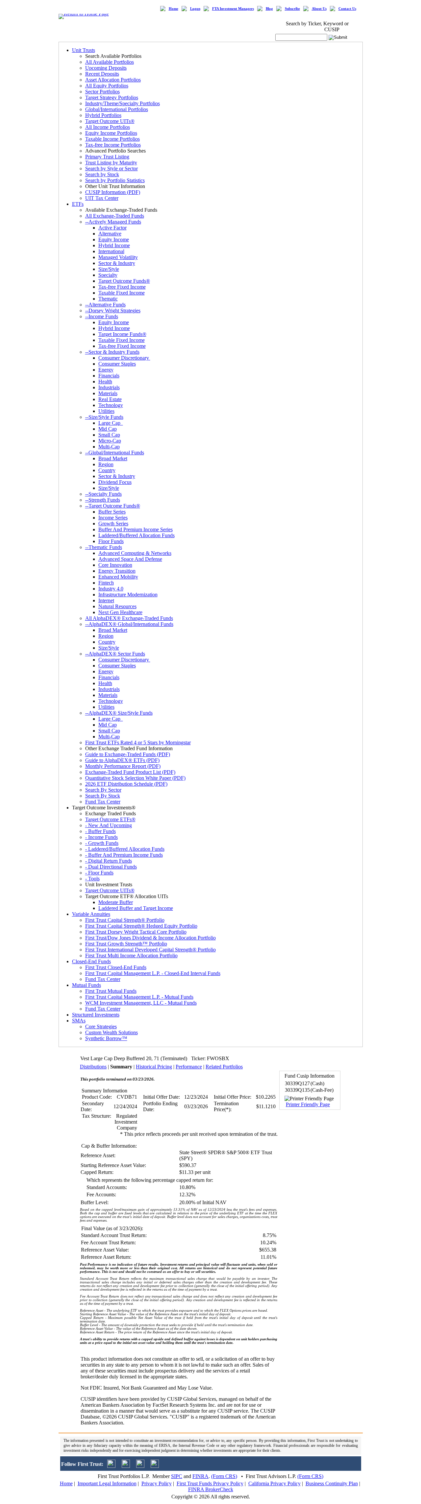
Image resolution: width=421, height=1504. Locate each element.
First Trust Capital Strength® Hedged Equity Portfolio (141, 926)
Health (105, 381)
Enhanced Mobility (118, 577)
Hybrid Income (114, 245)
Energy (105, 369)
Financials (108, 375)
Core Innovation (115, 565)
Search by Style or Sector (111, 168)
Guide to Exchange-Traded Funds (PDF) (127, 754)
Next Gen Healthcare (120, 612)
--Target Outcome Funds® (112, 506)
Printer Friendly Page (308, 1104)
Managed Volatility (118, 257)
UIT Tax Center (101, 198)
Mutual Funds (86, 985)
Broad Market (112, 458)
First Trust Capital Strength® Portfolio (124, 920)
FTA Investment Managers (233, 9)
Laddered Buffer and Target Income (135, 908)
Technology (110, 405)
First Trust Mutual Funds (110, 991)
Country (106, 470)
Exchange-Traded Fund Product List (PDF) (130, 772)
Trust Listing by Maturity (111, 162)
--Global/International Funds (114, 452)
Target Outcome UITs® (110, 121)
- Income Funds (101, 837)
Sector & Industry (116, 263)
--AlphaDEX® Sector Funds (115, 654)
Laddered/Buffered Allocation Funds (136, 535)
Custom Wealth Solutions (111, 1032)
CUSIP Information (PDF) (112, 192)
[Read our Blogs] (155, 1466)
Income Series (113, 517)
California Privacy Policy (274, 1483)
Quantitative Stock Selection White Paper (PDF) (135, 778)
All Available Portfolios (109, 62)
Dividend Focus (115, 482)
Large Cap (110, 423)
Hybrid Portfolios (103, 115)
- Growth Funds (101, 843)
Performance (189, 1066)
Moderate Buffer (115, 902)
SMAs (79, 1020)
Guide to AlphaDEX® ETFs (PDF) (122, 760)
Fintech (106, 582)
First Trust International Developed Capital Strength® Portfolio (150, 949)
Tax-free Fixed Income (122, 287)
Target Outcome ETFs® (110, 819)
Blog (269, 9)
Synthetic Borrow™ (106, 1038)
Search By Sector (103, 790)
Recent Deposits (102, 74)
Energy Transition (117, 571)
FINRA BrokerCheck (210, 1489)
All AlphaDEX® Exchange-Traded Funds (129, 618)
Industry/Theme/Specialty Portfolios (122, 103)
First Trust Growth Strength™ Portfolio (126, 943)
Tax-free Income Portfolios (113, 145)
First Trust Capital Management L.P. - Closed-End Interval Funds (152, 973)
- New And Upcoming (108, 825)
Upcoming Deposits (106, 68)
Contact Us (347, 9)
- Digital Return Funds (108, 861)
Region (105, 464)
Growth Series (113, 523)
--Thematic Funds (103, 547)
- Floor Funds (99, 872)
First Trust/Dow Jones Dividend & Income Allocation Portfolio (150, 938)
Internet (106, 600)
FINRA (200, 1476)
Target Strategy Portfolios (111, 97)
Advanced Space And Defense (130, 559)
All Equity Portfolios (106, 85)
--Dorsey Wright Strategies (112, 310)
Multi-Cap (109, 446)
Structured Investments (95, 1014)
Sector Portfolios (102, 91)
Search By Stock (102, 796)
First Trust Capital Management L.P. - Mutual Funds (139, 997)
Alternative (109, 233)
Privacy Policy (156, 1483)
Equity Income (113, 239)
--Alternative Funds (105, 304)
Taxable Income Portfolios (112, 139)
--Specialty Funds (103, 494)
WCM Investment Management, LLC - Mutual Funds (141, 1003)
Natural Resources (117, 606)
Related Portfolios (224, 1066)
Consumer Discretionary (124, 358)
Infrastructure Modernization (128, 594)
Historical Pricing (154, 1066)
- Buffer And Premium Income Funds (124, 855)
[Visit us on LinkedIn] (126, 1466)
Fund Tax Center (102, 801)
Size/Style (108, 269)
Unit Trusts (83, 50)
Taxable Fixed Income (121, 293)
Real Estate (110, 399)
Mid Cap (107, 429)
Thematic (108, 298)
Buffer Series (112, 511)
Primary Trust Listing (107, 156)
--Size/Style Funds (104, 417)
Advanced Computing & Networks (134, 553)
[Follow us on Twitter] (111, 1466)
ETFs (78, 204)
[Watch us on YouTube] (140, 1466)
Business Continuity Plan (332, 1483)
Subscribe (292, 9)
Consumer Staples (117, 364)
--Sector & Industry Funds (112, 352)
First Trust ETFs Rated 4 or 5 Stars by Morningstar (138, 742)
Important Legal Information (107, 1483)
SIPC (176, 1476)
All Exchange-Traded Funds (114, 216)
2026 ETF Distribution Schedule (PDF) (126, 784)
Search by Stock (102, 174)
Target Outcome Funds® (124, 281)
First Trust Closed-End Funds (115, 967)
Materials (107, 393)
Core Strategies (101, 1026)
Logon (195, 9)
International (111, 251)
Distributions (93, 1066)
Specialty (107, 275)
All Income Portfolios (107, 127)
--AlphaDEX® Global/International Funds (129, 624)
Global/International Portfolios (116, 109)
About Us (319, 9)
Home (173, 9)
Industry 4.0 (110, 588)
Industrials (109, 387)
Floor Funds (111, 541)
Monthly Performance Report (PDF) (123, 766)
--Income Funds (101, 316)
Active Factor (112, 227)
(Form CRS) (224, 1476)
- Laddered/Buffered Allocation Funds (124, 849)
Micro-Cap (109, 440)
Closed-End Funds (91, 961)
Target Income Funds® (122, 334)
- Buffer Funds (100, 831)
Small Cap (109, 435)
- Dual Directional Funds (111, 867)
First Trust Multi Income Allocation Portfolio (131, 955)
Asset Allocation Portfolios (113, 80)
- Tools (92, 878)
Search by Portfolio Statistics (115, 180)
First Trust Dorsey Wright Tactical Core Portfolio (135, 932)
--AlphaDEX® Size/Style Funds (119, 713)
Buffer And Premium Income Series (135, 529)
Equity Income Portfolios (111, 133)
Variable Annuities (91, 914)
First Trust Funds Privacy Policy (210, 1483)
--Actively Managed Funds (113, 222)
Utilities (106, 411)
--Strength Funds (102, 500)
